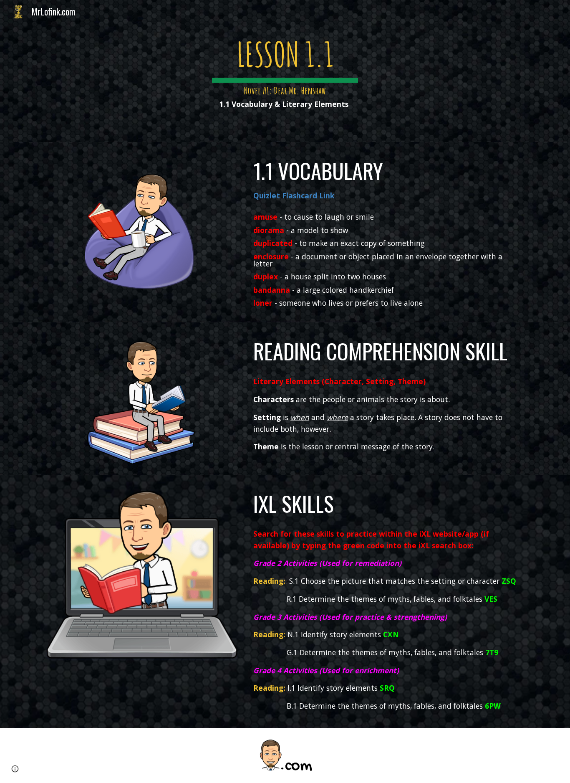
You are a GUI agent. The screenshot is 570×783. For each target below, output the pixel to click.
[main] (285, 71)
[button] (15, 769)
